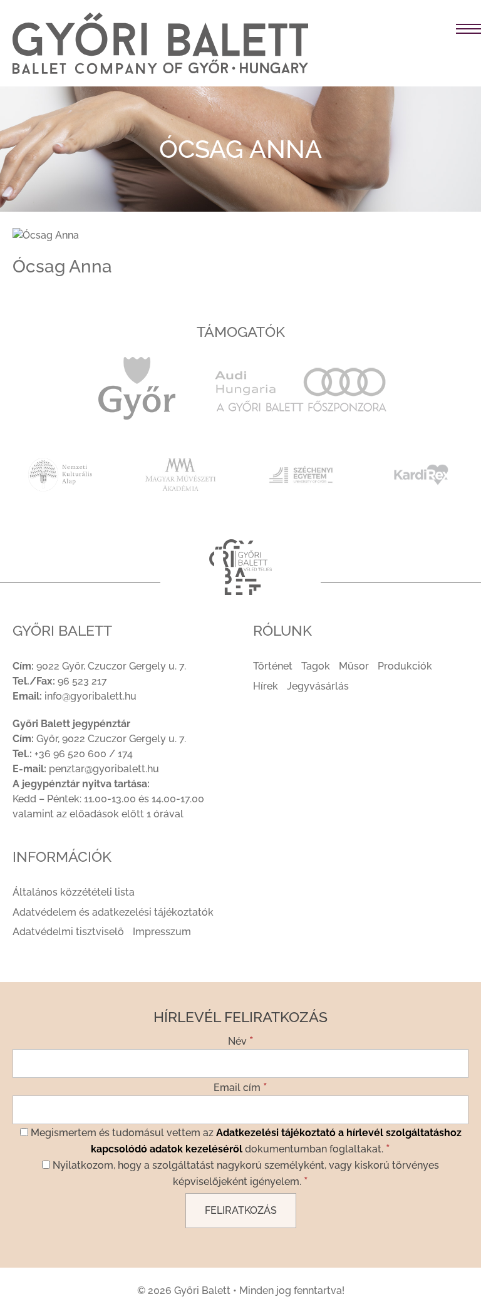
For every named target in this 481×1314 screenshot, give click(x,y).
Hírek (265, 686)
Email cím (240, 1087)
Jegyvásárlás (318, 686)
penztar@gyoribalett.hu (104, 769)
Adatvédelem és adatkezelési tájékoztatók (113, 912)
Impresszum (162, 932)
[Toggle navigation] (401, 29)
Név (241, 1040)
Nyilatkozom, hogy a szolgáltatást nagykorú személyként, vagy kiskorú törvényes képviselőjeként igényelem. (244, 1173)
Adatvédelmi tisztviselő (68, 932)
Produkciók (405, 666)
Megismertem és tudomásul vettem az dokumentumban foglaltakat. (245, 1141)
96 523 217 (82, 681)
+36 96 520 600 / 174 (83, 754)
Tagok (315, 666)
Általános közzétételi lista (74, 892)
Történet (272, 666)
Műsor (354, 666)
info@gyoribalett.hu (90, 696)
